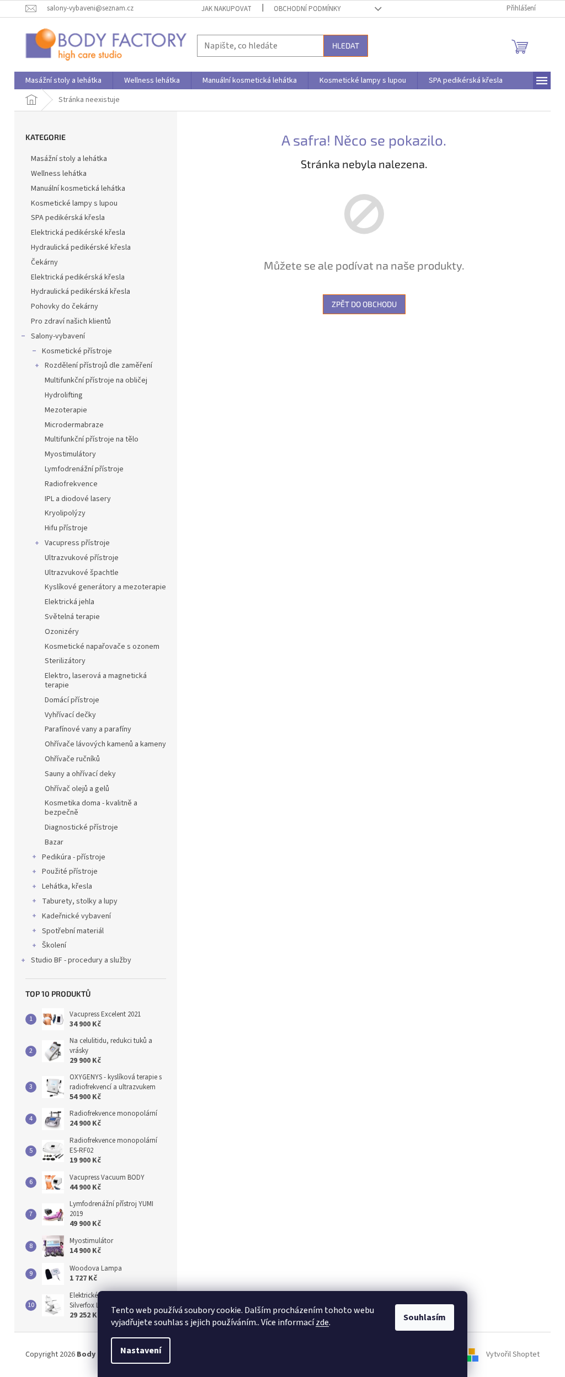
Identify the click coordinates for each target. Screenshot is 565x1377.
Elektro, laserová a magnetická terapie (96, 680)
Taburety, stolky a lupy (80, 901)
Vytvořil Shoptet (513, 1354)
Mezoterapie (66, 410)
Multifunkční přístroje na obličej (96, 380)
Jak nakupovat (226, 9)
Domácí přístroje (72, 700)
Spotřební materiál (73, 931)
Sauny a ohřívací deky (80, 773)
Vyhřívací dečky (70, 714)
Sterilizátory (65, 660)
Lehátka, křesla (67, 886)
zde (322, 1322)
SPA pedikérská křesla (68, 217)
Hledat (345, 45)
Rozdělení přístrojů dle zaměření (98, 365)
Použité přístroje (70, 871)
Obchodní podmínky (307, 9)
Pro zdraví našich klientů (71, 321)
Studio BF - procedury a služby (81, 960)
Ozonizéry (62, 631)
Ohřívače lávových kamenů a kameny (105, 744)
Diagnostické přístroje (81, 827)
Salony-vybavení (58, 336)
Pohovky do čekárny (64, 306)
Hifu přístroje (66, 528)
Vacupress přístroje (77, 542)
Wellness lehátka (59, 173)
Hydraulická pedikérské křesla (81, 247)
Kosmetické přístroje (77, 351)
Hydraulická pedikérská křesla (80, 291)
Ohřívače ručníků (72, 759)
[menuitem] (63, 80)
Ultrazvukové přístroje (82, 557)
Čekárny (44, 262)
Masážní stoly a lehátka (69, 158)
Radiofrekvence (71, 484)
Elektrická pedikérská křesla (78, 277)
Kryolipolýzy (65, 513)
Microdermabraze (74, 425)
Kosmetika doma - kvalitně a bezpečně (91, 808)
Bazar (54, 842)
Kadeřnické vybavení (76, 916)
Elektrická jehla (69, 601)
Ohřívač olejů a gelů (77, 788)
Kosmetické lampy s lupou (74, 203)
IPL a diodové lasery (78, 498)
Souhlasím (424, 1317)
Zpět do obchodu (364, 304)
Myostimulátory (70, 454)
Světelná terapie (72, 616)
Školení (54, 945)
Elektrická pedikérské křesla (78, 232)
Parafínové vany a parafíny (88, 729)
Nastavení (140, 1350)
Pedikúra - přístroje (73, 857)
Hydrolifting (64, 395)
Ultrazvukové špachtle (82, 572)
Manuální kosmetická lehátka (78, 188)
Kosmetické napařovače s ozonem (102, 646)
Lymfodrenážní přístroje (84, 469)
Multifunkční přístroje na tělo (91, 439)
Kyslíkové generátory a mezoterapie (105, 587)
